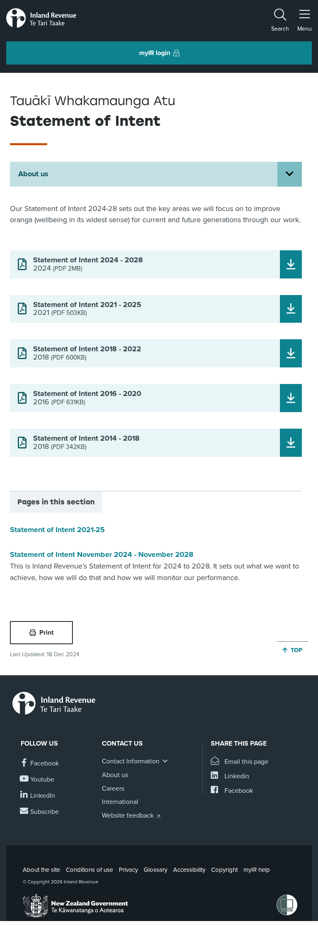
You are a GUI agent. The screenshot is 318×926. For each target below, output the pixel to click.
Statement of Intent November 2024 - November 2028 (101, 554)
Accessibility (189, 869)
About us (33, 173)
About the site (41, 869)
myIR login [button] (154, 53)
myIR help (256, 869)
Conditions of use (89, 869)
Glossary (155, 869)
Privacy (128, 869)
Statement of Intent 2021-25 (57, 529)
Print (46, 633)
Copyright (224, 869)
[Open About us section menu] (289, 174)
